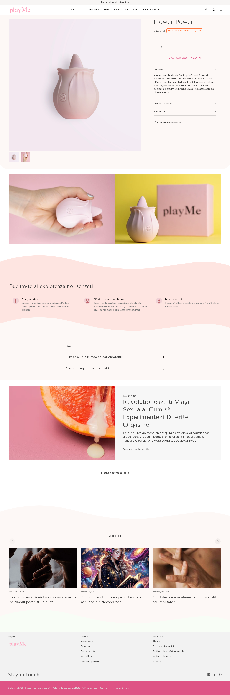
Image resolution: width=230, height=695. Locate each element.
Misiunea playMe (90, 661)
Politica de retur (162, 656)
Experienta (86, 646)
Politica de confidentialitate (168, 651)
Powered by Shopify (119, 688)
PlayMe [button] (11, 636)
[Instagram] (220, 674)
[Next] (218, 541)
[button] (76, 10)
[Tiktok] (214, 674)
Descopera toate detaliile (136, 449)
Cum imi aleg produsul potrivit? (87, 368)
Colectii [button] (84, 636)
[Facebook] (208, 674)
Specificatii (159, 111)
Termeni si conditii (163, 646)
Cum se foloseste (163, 103)
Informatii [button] (158, 636)
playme (14, 688)
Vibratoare (87, 641)
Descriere (158, 69)
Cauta (156, 641)
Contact (158, 661)
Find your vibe (88, 651)
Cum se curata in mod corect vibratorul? (94, 357)
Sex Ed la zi (86, 656)
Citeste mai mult (162, 92)
